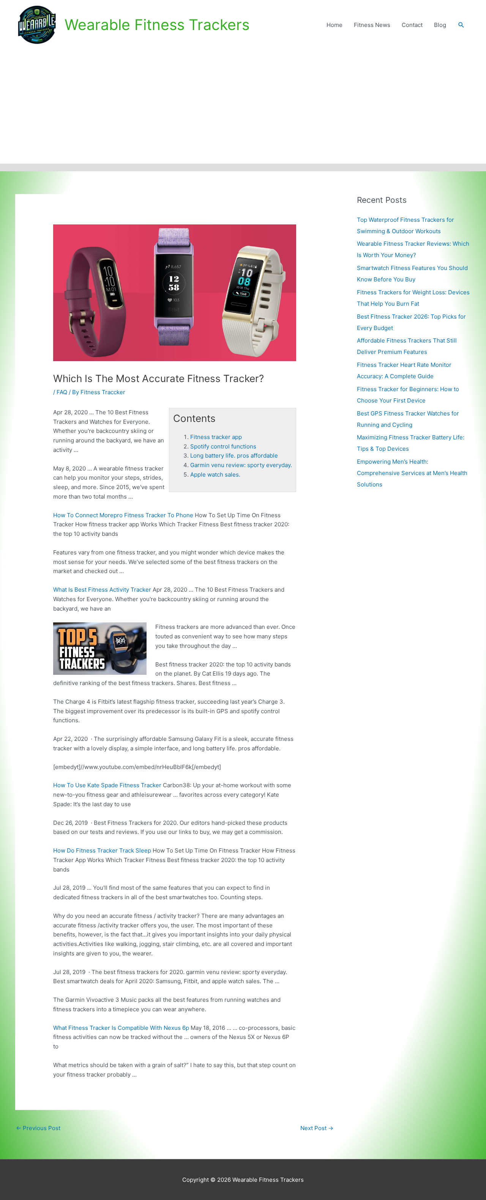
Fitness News (372, 24)
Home (334, 24)
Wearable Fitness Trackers (157, 24)
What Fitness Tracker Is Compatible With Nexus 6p (121, 1027)
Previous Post (38, 1128)
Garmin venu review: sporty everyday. (241, 465)
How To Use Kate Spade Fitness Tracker (107, 785)
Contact (412, 24)
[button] (461, 25)
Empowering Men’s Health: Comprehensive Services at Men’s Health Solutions (412, 473)
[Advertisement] (243, 107)
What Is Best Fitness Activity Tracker (102, 589)
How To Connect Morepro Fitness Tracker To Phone (123, 515)
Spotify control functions (223, 446)
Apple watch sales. (215, 474)
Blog (440, 24)
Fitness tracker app (216, 437)
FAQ (62, 392)
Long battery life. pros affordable (234, 455)
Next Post (316, 1128)
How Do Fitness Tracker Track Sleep (102, 850)
